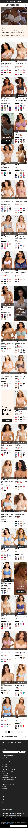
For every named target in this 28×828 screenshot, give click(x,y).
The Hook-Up (5, 781)
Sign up (22, 751)
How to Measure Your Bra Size (8, 779)
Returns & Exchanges (6, 761)
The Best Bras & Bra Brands (9, 736)
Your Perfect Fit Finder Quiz (7, 771)
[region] (14, 822)
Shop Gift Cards (5, 764)
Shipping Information (6, 759)
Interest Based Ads (12, 815)
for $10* (14, 1)
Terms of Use (18, 815)
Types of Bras (5, 775)
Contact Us (4, 762)
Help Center (4, 757)
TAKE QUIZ (7, 420)
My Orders (4, 802)
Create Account (5, 800)
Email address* (5, 749)
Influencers (4, 793)
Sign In (3, 799)
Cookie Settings (5, 825)
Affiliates (4, 790)
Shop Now (7, 140)
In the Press (4, 788)
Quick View (7, 60)
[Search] (20, 4)
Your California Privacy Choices (18, 813)
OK (18, 825)
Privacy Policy (5, 815)
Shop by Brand (5, 766)
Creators (4, 791)
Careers (4, 786)
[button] (1, 5)
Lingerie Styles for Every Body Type (9, 777)
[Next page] (22, 732)
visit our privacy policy (9, 823)
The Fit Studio (5, 773)
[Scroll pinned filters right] (8, 40)
